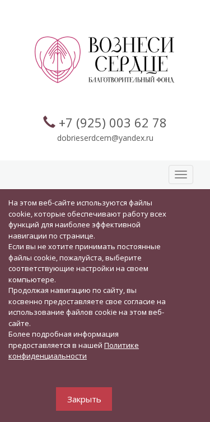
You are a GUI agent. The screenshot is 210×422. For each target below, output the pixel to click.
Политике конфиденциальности (73, 350)
